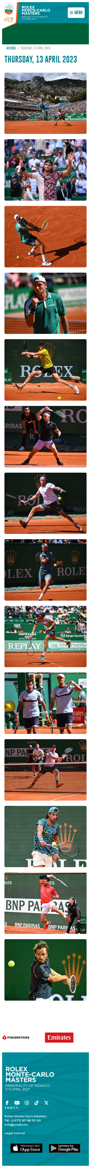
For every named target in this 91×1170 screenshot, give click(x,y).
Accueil (11, 48)
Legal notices (14, 1133)
